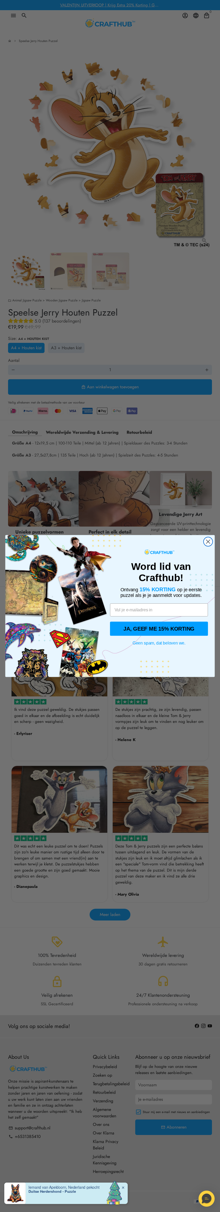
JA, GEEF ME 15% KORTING (159, 628)
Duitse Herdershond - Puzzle (52, 1191)
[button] (207, 1199)
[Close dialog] (208, 541)
